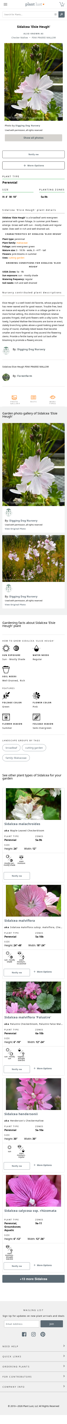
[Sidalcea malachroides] (33, 829)
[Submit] (61, 14)
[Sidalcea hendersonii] (33, 1119)
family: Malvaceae (16, 758)
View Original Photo (15, 528)
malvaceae (22, 242)
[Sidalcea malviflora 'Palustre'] (33, 1023)
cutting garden (16, 257)
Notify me (34, 154)
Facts (33, 402)
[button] (55, 14)
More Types (52, 403)
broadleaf (11, 747)
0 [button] (62, 3)
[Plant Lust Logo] (34, 4)
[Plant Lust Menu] (5, 4)
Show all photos (33, 137)
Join (52, 1324)
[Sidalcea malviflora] (33, 926)
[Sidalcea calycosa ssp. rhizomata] (33, 1218)
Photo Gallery (14, 403)
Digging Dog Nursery (23, 520)
